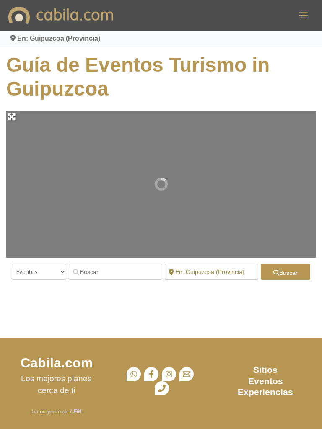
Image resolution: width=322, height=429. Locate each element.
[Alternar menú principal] (303, 15)
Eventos (265, 381)
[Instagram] (169, 374)
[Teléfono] (162, 388)
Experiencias (265, 392)
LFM (75, 411)
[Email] (186, 374)
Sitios (265, 370)
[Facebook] (151, 374)
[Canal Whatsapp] (134, 374)
